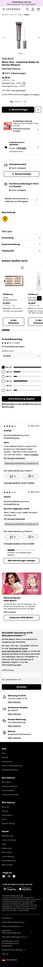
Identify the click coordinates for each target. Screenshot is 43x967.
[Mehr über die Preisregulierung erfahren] (24, 83)
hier (21, 896)
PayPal (26, 94)
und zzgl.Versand (19, 90)
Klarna (36, 94)
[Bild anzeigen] (21, 36)
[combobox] (21, 356)
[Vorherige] (4, 37)
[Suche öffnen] (27, 9)
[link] (21, 399)
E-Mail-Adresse (8, 670)
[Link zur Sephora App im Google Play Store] (10, 889)
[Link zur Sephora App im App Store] (25, 889)
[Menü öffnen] (4, 9)
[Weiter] (39, 37)
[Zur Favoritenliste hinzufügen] (22, 268)
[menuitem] (33, 9)
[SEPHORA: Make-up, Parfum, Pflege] (13, 9)
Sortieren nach (8, 351)
